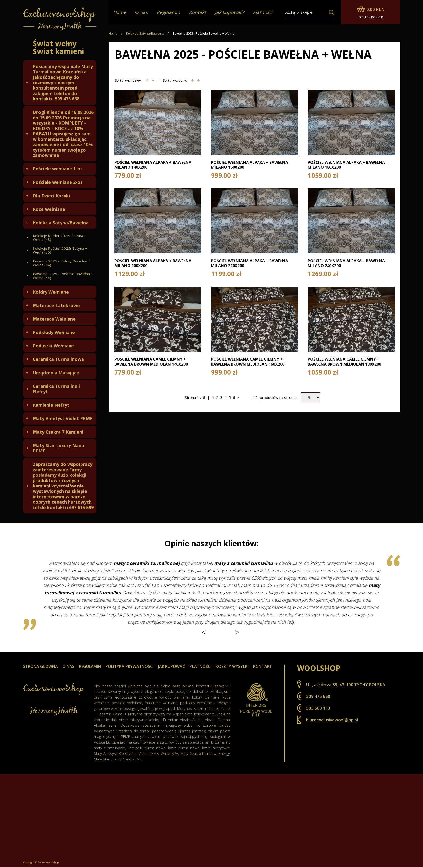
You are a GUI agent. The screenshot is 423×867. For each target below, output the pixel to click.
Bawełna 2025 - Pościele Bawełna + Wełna (203, 33)
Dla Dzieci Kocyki (51, 196)
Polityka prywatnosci (129, 666)
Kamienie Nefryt (51, 405)
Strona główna (40, 666)
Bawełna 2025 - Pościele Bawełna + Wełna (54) (63, 275)
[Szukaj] (329, 12)
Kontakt (262, 666)
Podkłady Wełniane (54, 332)
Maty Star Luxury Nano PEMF (58, 448)
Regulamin (90, 666)
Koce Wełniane (49, 209)
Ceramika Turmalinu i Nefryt (56, 388)
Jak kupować (171, 666)
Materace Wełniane (54, 319)
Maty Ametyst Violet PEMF (62, 418)
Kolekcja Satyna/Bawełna (61, 223)
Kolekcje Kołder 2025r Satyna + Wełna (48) (59, 237)
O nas (141, 12)
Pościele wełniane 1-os (57, 169)
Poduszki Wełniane (53, 346)
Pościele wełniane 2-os (57, 182)
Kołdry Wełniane (51, 292)
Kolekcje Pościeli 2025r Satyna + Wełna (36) (60, 250)
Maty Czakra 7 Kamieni (58, 432)
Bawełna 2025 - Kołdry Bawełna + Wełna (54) (61, 263)
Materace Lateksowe (56, 305)
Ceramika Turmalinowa (58, 359)
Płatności (200, 666)
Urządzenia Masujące (56, 373)
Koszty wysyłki (232, 666)
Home (113, 33)
